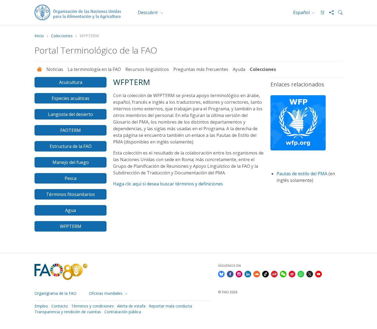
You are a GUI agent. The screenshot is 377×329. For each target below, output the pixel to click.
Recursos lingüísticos (147, 69)
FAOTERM (70, 130)
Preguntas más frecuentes (200, 69)
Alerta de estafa (131, 306)
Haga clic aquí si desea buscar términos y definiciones (168, 184)
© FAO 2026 (227, 292)
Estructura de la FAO (71, 146)
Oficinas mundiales (106, 293)
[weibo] (292, 274)
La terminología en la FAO (94, 69)
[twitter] (309, 274)
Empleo (41, 306)
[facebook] (230, 274)
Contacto (59, 306)
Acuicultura (70, 82)
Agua (70, 210)
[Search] (338, 12)
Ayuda (239, 69)
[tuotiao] (274, 274)
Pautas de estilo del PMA (302, 174)
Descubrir (148, 12)
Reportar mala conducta (170, 306)
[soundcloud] (256, 274)
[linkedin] (248, 274)
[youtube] (318, 274)
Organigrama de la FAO (55, 293)
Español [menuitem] (302, 12)
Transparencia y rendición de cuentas (67, 311)
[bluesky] (221, 274)
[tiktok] (265, 274)
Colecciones (62, 36)
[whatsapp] (301, 274)
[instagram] (239, 274)
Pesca (70, 178)
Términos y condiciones (92, 306)
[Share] (329, 12)
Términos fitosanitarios (70, 194)
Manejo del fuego (70, 162)
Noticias (54, 69)
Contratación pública (122, 311)
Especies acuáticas (70, 98)
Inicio (39, 36)
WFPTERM (70, 226)
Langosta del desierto (70, 114)
